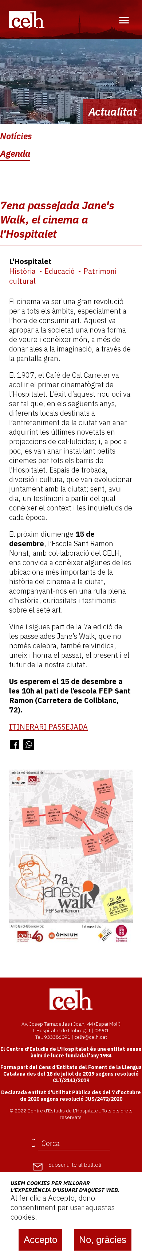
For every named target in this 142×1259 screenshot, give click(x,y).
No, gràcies (102, 1239)
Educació (59, 271)
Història (22, 271)
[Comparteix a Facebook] (14, 744)
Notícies (16, 136)
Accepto (40, 1239)
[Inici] (26, 19)
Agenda (15, 153)
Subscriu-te (74, 1164)
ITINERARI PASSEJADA (48, 727)
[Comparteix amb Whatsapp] (28, 744)
